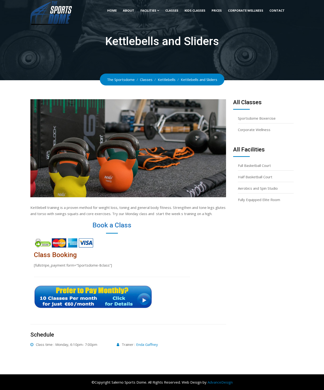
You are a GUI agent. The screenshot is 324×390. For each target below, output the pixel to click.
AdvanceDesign (220, 382)
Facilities (148, 10)
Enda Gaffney (147, 344)
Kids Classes (195, 10)
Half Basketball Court (255, 176)
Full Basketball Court (254, 165)
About (128, 10)
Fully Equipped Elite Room (259, 199)
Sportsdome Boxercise (257, 118)
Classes (171, 10)
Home (112, 10)
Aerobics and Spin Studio (258, 188)
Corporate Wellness (245, 10)
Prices (217, 10)
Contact (277, 10)
